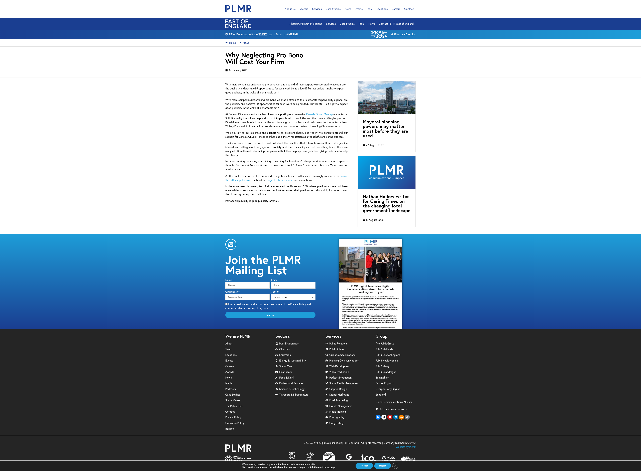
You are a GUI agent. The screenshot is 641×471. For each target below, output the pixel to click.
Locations (382, 9)
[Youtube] (389, 417)
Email (274, 280)
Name (228, 280)
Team (369, 9)
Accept (364, 465)
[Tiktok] (407, 417)
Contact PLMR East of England (396, 23)
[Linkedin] (395, 417)
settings (331, 467)
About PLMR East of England (306, 23)
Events (359, 9)
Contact (409, 9)
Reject (382, 465)
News (348, 9)
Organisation (232, 291)
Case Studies (333, 9)
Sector (275, 291)
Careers (396, 9)
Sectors (303, 9)
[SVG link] (238, 8)
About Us (290, 9)
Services (317, 9)
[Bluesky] (378, 417)
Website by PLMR (406, 446)
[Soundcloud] (401, 417)
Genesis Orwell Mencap (319, 114)
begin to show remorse (280, 180)
